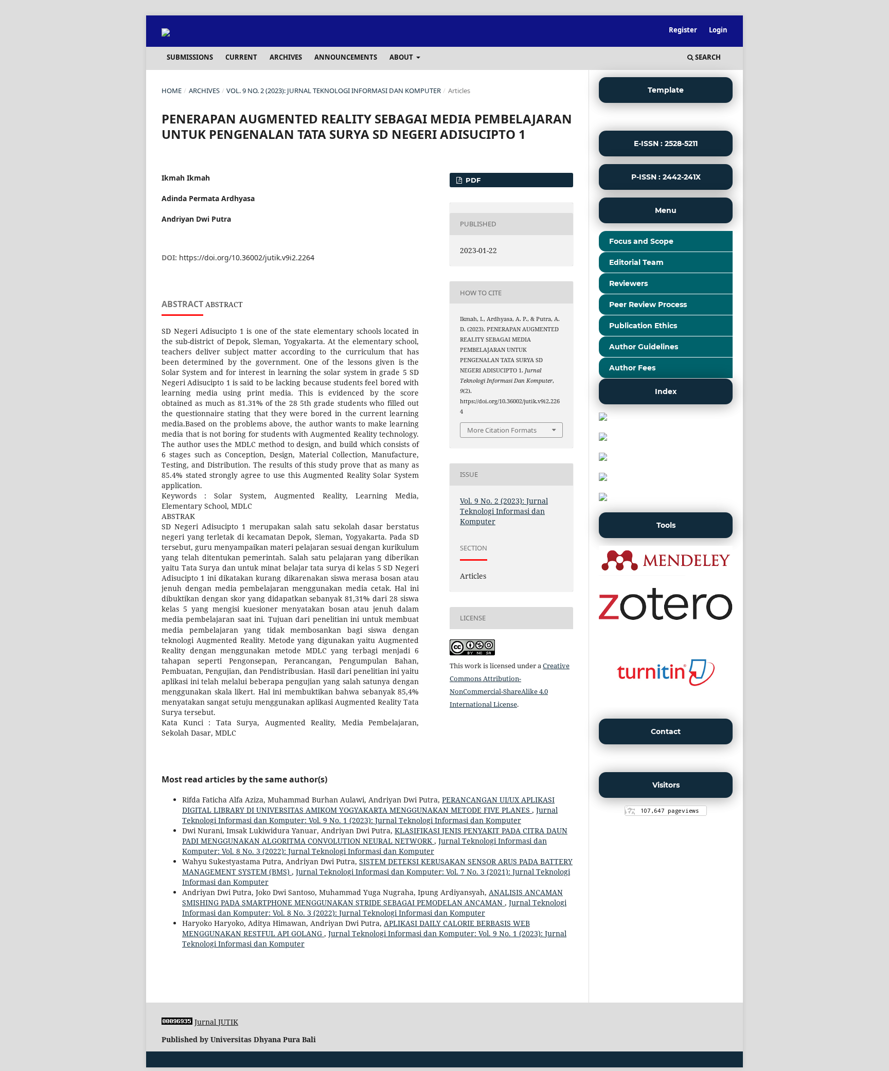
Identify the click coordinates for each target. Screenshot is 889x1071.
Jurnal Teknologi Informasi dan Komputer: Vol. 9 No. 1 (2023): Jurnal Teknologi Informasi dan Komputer (370, 815)
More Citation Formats (502, 430)
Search (707, 57)
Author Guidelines (643, 346)
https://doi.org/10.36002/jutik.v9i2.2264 (246, 257)
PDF (472, 180)
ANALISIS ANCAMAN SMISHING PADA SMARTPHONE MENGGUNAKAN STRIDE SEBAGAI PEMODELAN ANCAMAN (372, 897)
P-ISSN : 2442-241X (666, 177)
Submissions (190, 57)
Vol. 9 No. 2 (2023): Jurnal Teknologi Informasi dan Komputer (333, 90)
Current (241, 57)
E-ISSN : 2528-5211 (666, 143)
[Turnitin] (666, 704)
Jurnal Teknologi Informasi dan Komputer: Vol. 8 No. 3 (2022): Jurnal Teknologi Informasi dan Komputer (364, 846)
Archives (286, 57)
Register (683, 29)
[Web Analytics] (177, 1022)
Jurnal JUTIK (216, 1022)
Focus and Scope (641, 241)
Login (718, 29)
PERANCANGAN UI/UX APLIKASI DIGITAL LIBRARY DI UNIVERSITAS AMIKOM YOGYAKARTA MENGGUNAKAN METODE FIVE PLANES (368, 805)
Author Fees (632, 367)
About (402, 57)
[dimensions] (603, 458)
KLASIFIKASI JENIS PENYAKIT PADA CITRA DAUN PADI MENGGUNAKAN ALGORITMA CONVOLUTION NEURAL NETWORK (374, 836)
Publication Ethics (643, 325)
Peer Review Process (648, 304)
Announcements (345, 57)
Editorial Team (636, 262)
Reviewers (628, 283)
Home (172, 90)
